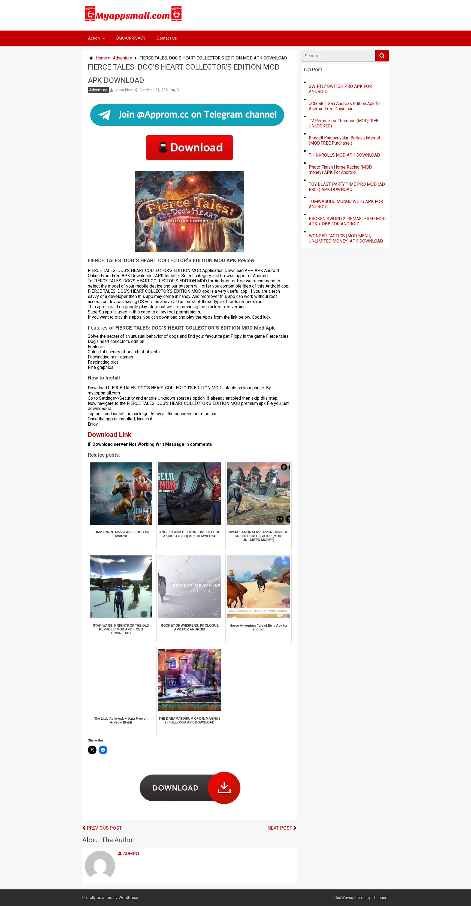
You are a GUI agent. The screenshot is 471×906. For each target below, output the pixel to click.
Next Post (280, 828)
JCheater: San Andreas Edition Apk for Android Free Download (345, 106)
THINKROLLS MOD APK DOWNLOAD (344, 155)
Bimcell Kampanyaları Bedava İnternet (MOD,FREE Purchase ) (344, 140)
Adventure (122, 58)
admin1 (131, 853)
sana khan (124, 90)
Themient (380, 897)
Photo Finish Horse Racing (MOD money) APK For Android (340, 170)
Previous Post (104, 828)
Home (101, 58)
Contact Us (167, 38)
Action (94, 38)
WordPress (128, 897)
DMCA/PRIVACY (131, 38)
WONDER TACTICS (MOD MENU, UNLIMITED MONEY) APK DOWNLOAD (346, 238)
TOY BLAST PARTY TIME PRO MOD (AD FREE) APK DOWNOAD (347, 187)
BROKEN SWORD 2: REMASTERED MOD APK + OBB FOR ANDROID (347, 221)
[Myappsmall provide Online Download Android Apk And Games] (133, 22)
